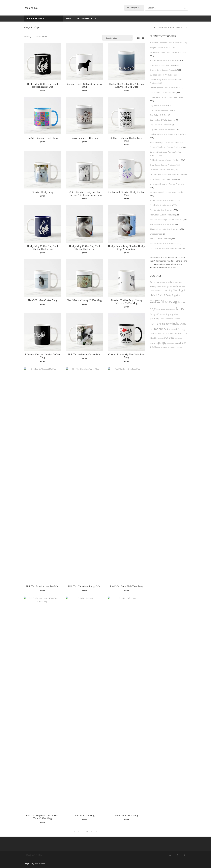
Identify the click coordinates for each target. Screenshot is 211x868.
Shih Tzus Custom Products (161, 224)
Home (158, 27)
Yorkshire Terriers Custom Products (165, 248)
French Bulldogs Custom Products (164, 142)
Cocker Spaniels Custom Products (164, 87)
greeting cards (158, 318)
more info (172, 267)
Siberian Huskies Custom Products (164, 229)
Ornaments (159, 338)
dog (173, 301)
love (151, 333)
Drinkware (162, 309)
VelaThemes (40, 863)
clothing (168, 290)
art (181, 282)
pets (171, 337)
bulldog (165, 286)
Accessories (156, 282)
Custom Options (42, 92)
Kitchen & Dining (176, 329)
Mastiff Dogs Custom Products (163, 179)
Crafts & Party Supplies (168, 295)
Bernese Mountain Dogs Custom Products (168, 52)
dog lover (181, 302)
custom (157, 301)
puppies (154, 343)
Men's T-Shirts (163, 333)
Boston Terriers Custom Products (164, 60)
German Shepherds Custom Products (166, 147)
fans (180, 308)
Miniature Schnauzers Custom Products (167, 184)
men (155, 333)
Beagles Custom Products (161, 47)
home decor (165, 323)
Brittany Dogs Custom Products (163, 70)
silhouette (170, 343)
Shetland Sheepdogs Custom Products (166, 219)
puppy (162, 343)
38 (87, 832)
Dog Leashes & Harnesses (161, 124)
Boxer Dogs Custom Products (162, 65)
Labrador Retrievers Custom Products (166, 174)
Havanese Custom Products (162, 169)
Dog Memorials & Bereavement (163, 129)
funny (152, 314)
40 (97, 832)
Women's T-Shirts (175, 348)
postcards (178, 338)
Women (164, 347)
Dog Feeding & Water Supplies (162, 120)
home (154, 323)
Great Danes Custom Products (163, 165)
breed (158, 286)
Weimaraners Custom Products (163, 243)
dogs (153, 309)
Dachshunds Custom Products (163, 92)
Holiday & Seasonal (173, 319)
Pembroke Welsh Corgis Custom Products (167, 192)
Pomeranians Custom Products (163, 200)
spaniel (178, 343)
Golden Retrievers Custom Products (165, 160)
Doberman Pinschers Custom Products (166, 97)
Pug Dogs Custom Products (161, 210)
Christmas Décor (156, 291)
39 (92, 832)
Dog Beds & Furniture (159, 105)
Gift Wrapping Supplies (167, 314)
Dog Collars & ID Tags (158, 115)
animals (175, 282)
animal (167, 282)
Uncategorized (156, 234)
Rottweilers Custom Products (162, 214)
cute (167, 301)
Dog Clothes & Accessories (161, 110)
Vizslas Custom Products (160, 238)
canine (172, 286)
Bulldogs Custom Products (161, 74)
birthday (153, 286)
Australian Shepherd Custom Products (166, 42)
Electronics (171, 309)
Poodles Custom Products (161, 205)
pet (166, 337)
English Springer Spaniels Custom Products (168, 134)
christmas (180, 286)
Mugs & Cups (175, 333)
